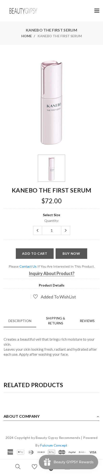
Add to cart (34, 253)
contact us (28, 266)
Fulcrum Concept (53, 445)
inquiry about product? (51, 273)
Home (26, 36)
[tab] (20, 321)
